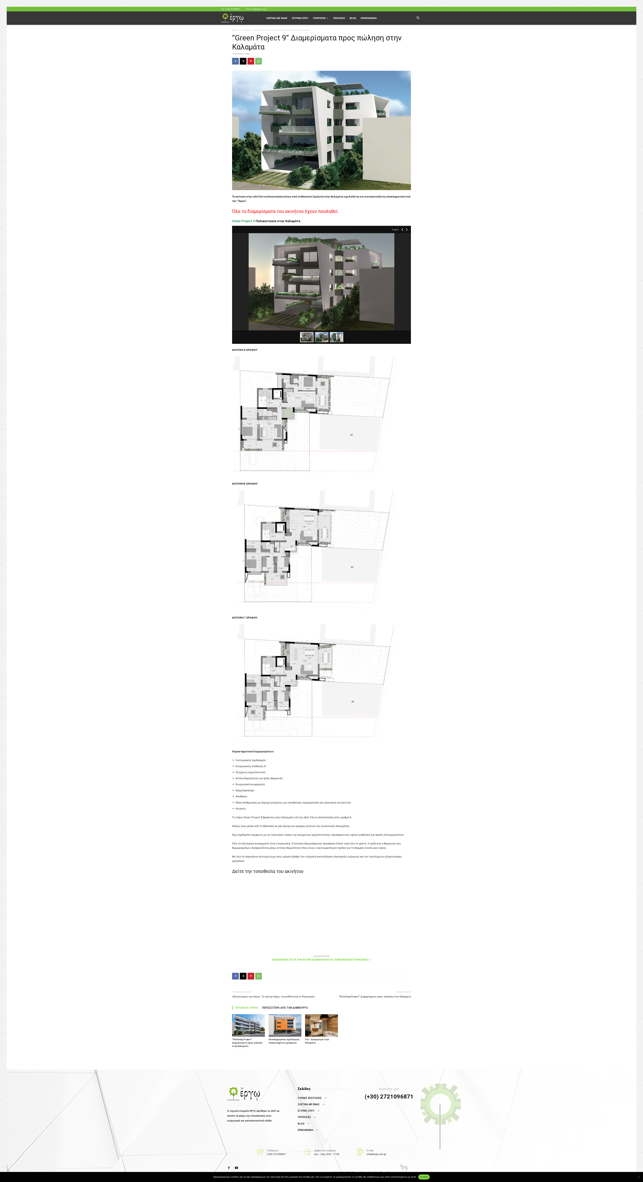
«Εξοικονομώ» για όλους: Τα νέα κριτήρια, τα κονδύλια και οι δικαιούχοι (273, 996)
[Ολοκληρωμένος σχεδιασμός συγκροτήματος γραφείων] (285, 1025)
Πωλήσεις (339, 18)
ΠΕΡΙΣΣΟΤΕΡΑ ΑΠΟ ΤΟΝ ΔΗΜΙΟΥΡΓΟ (285, 1007)
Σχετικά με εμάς (276, 18)
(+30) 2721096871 (233, 9)
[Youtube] (236, 1168)
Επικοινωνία (369, 18)
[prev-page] (234, 1053)
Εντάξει (424, 1176)
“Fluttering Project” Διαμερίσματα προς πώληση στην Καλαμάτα (375, 996)
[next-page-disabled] (239, 1053)
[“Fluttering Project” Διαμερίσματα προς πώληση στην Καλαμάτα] (248, 1025)
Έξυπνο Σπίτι (300, 18)
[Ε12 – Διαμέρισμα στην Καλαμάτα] (321, 1025)
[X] (243, 61)
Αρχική (235, 29)
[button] (418, 18)
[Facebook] (235, 61)
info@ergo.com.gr (259, 9)
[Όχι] (638, 1177)
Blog (353, 18)
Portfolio (246, 29)
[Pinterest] (250, 61)
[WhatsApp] (258, 61)
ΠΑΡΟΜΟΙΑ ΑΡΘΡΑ (246, 1007)
